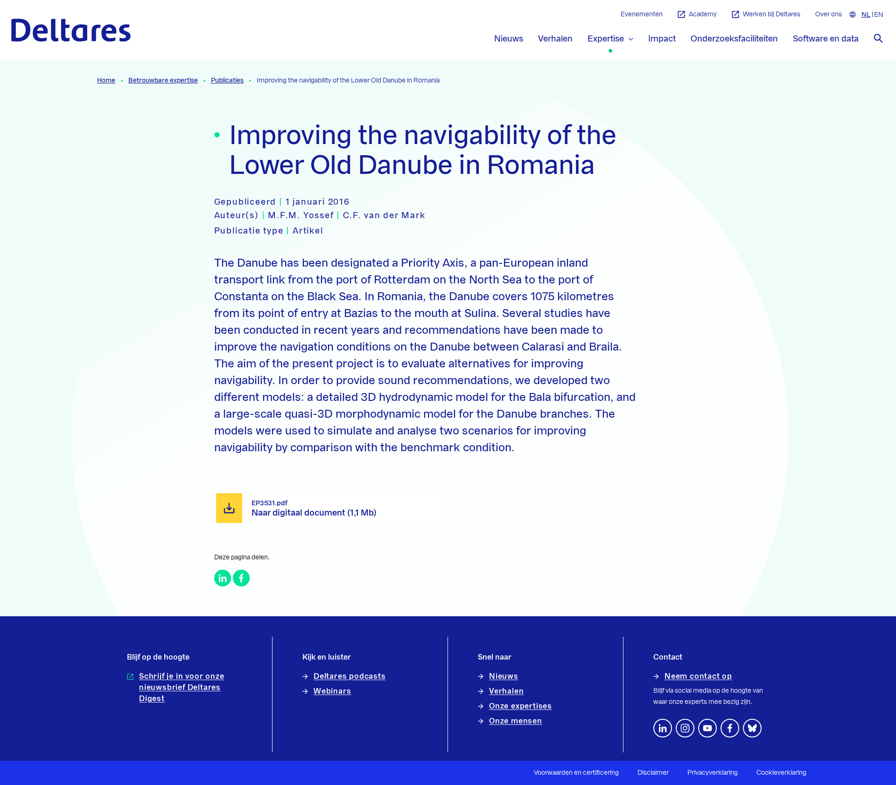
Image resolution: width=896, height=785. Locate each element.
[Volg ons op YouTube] (707, 728)
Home (106, 80)
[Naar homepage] (71, 30)
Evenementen (642, 14)
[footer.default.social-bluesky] (752, 728)
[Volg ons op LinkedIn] (662, 728)
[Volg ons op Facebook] (730, 728)
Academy (703, 14)
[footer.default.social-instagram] (685, 728)
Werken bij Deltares (771, 14)
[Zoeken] (878, 38)
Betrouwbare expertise (163, 80)
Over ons (828, 14)
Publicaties (227, 80)
